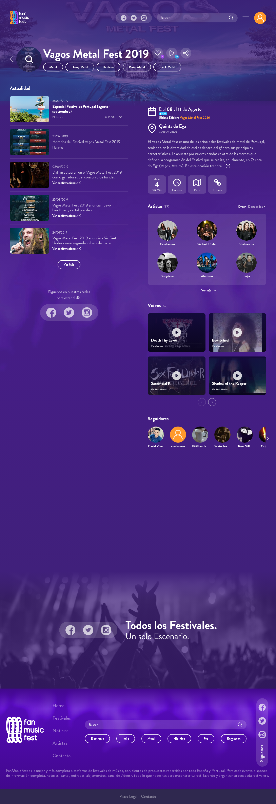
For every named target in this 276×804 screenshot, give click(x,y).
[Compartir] (185, 54)
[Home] (19, 24)
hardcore (108, 67)
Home (58, 705)
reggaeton (233, 738)
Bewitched (220, 340)
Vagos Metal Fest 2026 (195, 117)
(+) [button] (227, 166)
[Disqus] (138, 509)
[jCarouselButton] (267, 438)
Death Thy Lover (164, 340)
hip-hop (179, 738)
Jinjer (246, 276)
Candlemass (167, 244)
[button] (157, 54)
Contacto (62, 755)
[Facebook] (124, 18)
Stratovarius (246, 244)
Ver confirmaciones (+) (66, 182)
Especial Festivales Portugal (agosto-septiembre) (81, 109)
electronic (97, 738)
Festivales (62, 718)
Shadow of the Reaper (229, 383)
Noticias (60, 730)
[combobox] (256, 206)
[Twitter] (134, 18)
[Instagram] (144, 18)
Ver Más (69, 264)
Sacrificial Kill (162, 383)
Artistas (60, 743)
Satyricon (167, 276)
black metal (167, 67)
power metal (137, 67)
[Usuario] (260, 18)
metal (53, 67)
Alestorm (207, 276)
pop (206, 738)
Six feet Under (206, 244)
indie (125, 738)
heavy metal (80, 67)
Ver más (206, 290)
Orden (242, 206)
